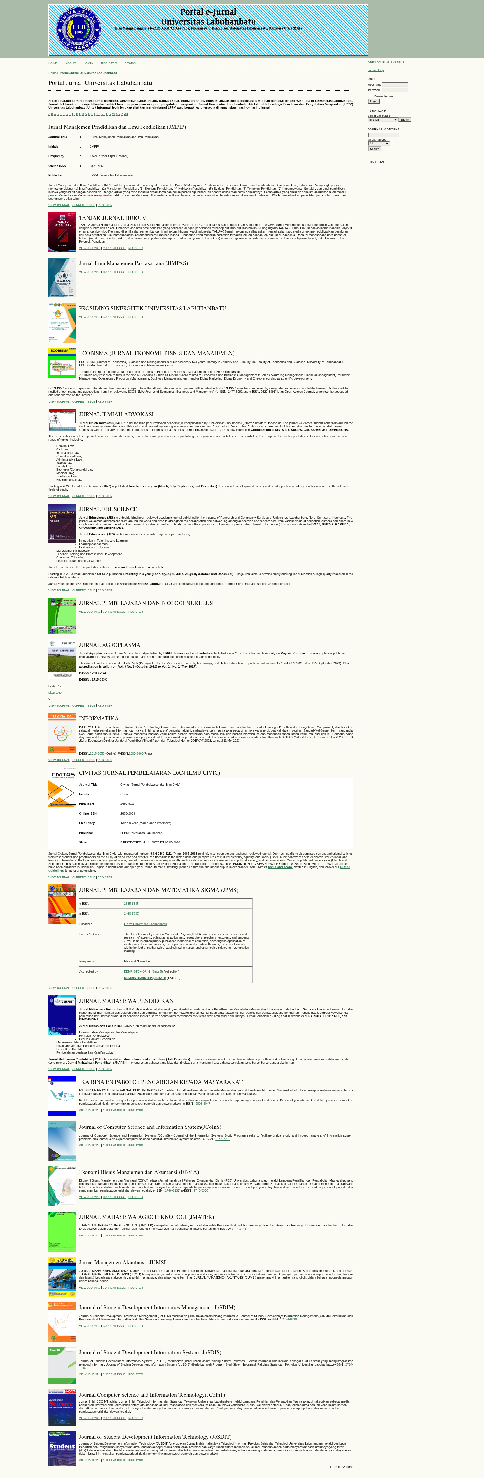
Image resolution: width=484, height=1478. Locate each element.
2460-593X (131, 913)
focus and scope (280, 867)
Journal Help (376, 70)
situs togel (55, 692)
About (70, 63)
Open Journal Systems (386, 62)
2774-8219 (289, 1319)
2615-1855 (97, 753)
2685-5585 (131, 903)
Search (131, 63)
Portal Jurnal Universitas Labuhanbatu (88, 73)
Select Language (379, 115)
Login (89, 63)
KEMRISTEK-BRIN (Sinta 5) (143, 971)
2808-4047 (203, 1103)
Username (374, 84)
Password (374, 89)
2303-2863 (136, 753)
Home (52, 63)
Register (109, 63)
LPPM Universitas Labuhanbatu (145, 924)
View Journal (59, 205)
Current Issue (83, 205)
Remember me (383, 96)
